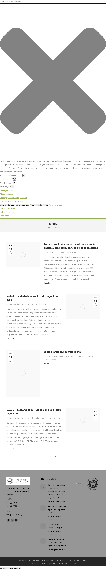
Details (47, 283)
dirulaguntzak (11, 304)
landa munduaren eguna (53, 356)
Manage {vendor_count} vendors (13, 197)
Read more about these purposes (14, 201)
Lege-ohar (4, 215)
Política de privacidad (9, 212)
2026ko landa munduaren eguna (62, 351)
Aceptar (3, 205)
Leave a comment (50, 359)
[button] (53, 81)
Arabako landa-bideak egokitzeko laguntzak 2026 (57, 509)
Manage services (7, 194)
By (58, 252)
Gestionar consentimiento (10, 568)
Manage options (7, 190)
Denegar (11, 205)
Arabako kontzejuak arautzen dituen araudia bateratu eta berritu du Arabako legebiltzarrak (56, 491)
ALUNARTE (83, 560)
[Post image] (43, 487)
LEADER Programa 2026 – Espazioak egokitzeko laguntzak (57, 542)
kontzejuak (48, 252)
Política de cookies (8, 208)
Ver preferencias (22, 205)
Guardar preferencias (39, 205)
